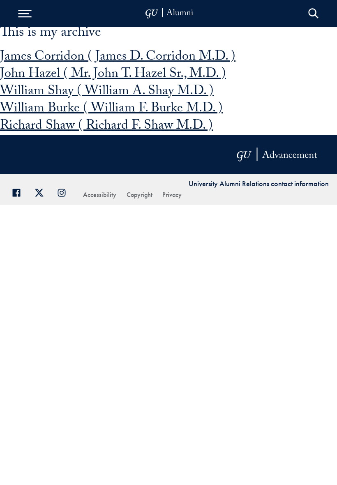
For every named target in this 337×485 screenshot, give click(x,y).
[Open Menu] (24, 13)
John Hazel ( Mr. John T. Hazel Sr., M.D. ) (113, 75)
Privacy (172, 194)
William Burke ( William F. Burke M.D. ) (111, 109)
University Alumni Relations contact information (259, 183)
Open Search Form (313, 13)
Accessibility (99, 194)
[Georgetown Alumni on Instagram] (64, 191)
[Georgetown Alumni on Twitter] (42, 191)
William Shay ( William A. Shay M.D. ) (107, 92)
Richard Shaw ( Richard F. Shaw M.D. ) (106, 126)
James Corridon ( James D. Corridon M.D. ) (117, 57)
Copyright (139, 194)
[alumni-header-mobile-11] (169, 13)
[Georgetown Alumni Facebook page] (19, 191)
